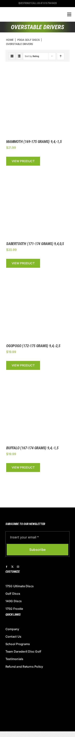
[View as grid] (11, 56)
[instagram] (18, 567)
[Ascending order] (60, 56)
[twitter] (12, 567)
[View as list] (19, 56)
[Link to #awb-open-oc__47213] (69, 14)
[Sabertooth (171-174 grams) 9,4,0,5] (37, 171)
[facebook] (6, 567)
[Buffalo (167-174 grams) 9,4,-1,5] (37, 375)
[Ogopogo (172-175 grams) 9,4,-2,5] (37, 273)
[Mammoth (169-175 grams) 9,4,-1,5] (37, 69)
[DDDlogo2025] (30, 10)
